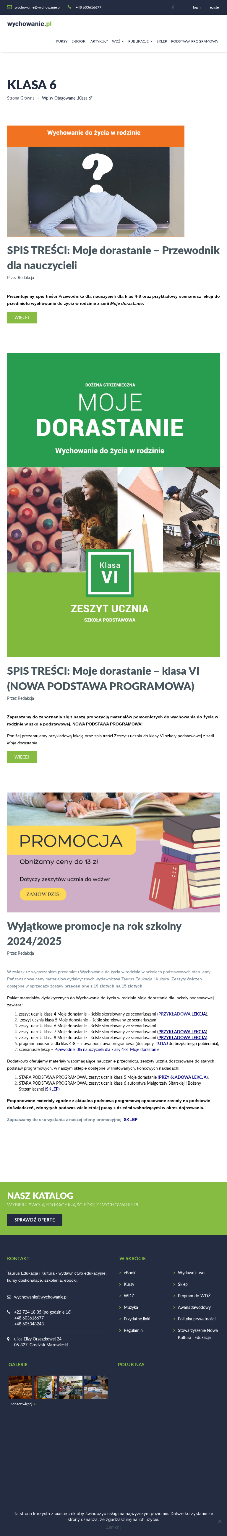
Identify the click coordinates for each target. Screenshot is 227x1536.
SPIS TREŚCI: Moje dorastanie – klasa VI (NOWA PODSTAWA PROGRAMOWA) (103, 678)
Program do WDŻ (194, 1296)
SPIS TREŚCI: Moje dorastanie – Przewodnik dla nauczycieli (113, 257)
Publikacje (138, 41)
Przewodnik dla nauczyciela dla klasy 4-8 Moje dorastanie (106, 1050)
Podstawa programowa (194, 41)
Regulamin (133, 1331)
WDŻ (116, 41)
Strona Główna (21, 98)
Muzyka (131, 1308)
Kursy (61, 41)
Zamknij (113, 1527)
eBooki (130, 1273)
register (214, 7)
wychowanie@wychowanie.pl (40, 1297)
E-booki (79, 41)
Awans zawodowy (194, 1308)
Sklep (162, 41)
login (197, 7)
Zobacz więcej (21, 1404)
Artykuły (99, 41)
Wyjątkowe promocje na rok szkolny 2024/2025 (94, 933)
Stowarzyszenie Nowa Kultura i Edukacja (198, 1334)
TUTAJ (162, 1044)
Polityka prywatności (196, 1319)
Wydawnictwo (191, 1273)
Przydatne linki (137, 1319)
